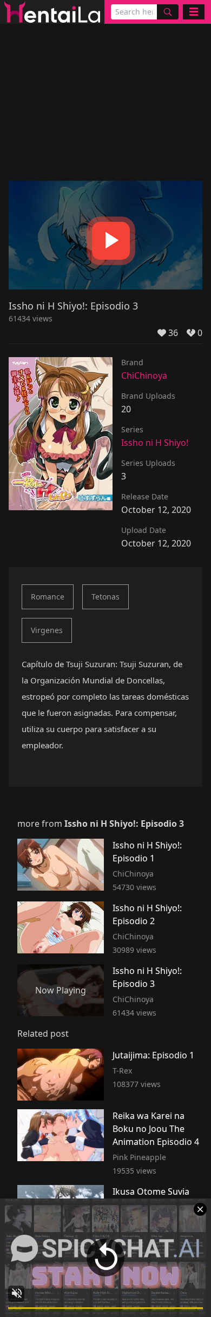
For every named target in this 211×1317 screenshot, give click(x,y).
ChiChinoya (144, 375)
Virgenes (47, 630)
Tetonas (105, 596)
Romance (47, 596)
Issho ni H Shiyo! (154, 443)
